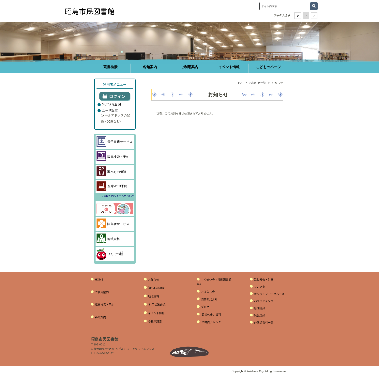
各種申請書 (155, 321)
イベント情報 (156, 313)
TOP (240, 82)
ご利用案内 (102, 292)
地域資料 (153, 296)
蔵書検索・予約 (104, 304)
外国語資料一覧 (263, 322)
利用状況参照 (111, 104)
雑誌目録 (259, 315)
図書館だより (209, 299)
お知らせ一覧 (257, 82)
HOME (99, 279)
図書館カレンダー (213, 322)
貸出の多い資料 (211, 314)
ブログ (205, 307)
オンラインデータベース (269, 294)
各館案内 (100, 317)
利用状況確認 (157, 304)
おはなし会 (208, 291)
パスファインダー (265, 301)
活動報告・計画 (263, 279)
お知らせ (153, 279)
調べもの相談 (156, 287)
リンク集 (259, 286)
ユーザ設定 (110, 110)
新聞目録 (259, 308)
